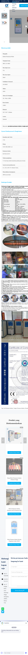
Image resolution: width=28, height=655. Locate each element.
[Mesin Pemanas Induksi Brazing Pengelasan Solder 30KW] (14, 528)
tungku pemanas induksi (19, 408)
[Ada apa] (4, 609)
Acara (13, 11)
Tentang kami (14, 4)
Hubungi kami (14, 8)
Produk (14, 2)
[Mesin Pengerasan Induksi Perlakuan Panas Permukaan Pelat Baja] (14, 497)
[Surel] (4, 612)
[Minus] (26, 623)
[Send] (26, 652)
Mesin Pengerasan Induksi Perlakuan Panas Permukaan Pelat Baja (14, 510)
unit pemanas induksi (8, 408)
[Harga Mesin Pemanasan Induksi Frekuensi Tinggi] (14, 466)
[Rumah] (6, 6)
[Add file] (2, 652)
